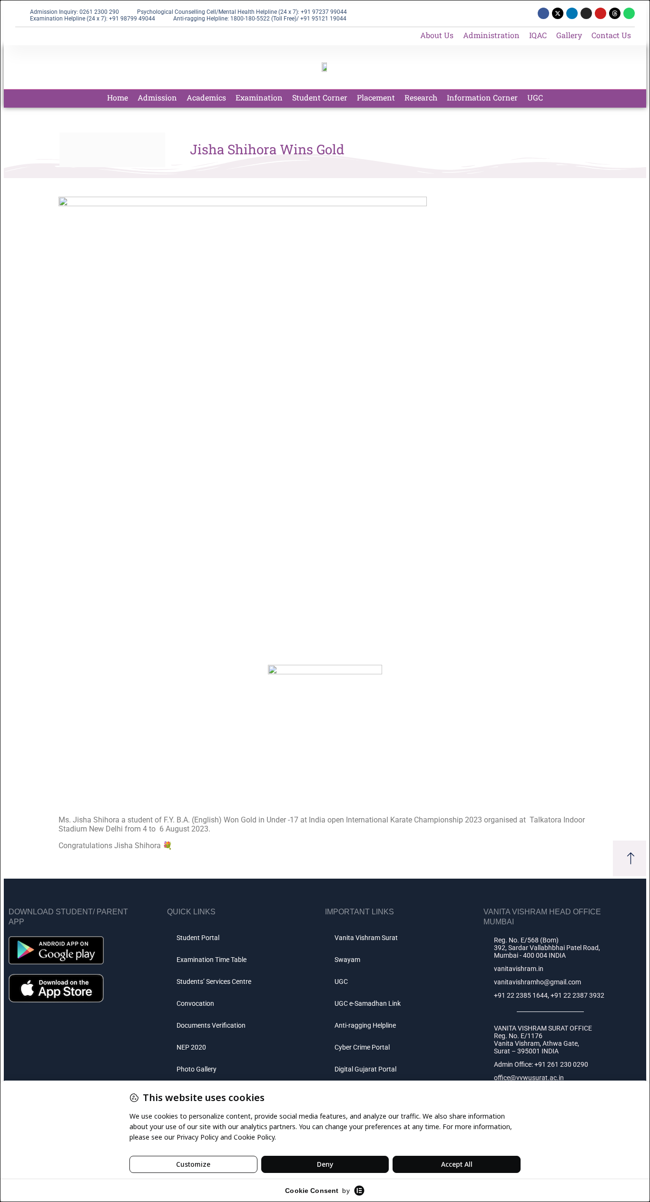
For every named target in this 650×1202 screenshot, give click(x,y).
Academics (206, 97)
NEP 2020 (191, 1047)
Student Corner (319, 97)
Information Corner (482, 97)
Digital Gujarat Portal (365, 1069)
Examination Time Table (211, 959)
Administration (491, 35)
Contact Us (611, 35)
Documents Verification (211, 1025)
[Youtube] (600, 13)
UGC (535, 97)
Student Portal (198, 938)
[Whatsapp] (629, 13)
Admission (157, 97)
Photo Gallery (197, 1069)
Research (420, 97)
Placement (376, 97)
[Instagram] (586, 13)
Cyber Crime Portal (362, 1047)
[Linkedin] (572, 13)
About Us (436, 35)
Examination (259, 97)
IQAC (538, 35)
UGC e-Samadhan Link (368, 1003)
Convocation (195, 1003)
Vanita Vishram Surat (366, 938)
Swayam (347, 959)
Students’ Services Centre (214, 981)
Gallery (569, 35)
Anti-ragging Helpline (365, 1025)
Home (117, 97)
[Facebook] (543, 13)
